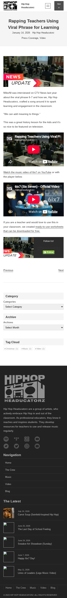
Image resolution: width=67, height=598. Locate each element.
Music (27, 349)
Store (59, 5)
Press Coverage (30, 38)
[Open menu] (48, 6)
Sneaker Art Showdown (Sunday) (35, 544)
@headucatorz (48, 248)
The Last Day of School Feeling (34, 529)
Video (43, 38)
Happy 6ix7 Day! (26, 558)
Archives (8, 322)
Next (61, 270)
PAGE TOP (62, 577)
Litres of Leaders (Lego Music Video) (37, 573)
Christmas (12, 349)
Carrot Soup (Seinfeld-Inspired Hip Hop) (38, 514)
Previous (8, 270)
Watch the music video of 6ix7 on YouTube (27, 172)
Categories (9, 301)
